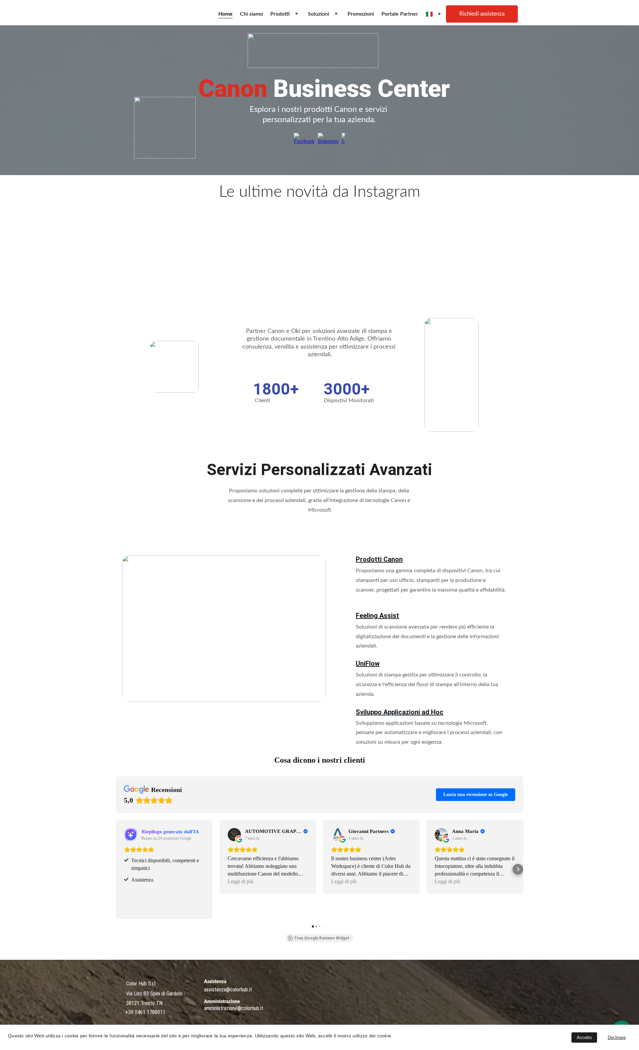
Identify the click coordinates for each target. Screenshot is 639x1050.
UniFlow (368, 663)
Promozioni (360, 14)
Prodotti (280, 14)
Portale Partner (399, 14)
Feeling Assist (377, 616)
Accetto (584, 1037)
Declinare (617, 1037)
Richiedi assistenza (482, 14)
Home (225, 14)
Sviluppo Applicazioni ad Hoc (399, 712)
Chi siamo (251, 14)
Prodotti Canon (379, 559)
